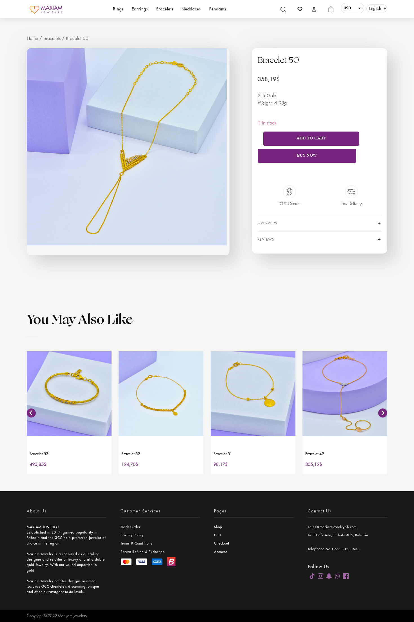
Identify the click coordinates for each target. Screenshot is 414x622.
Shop (218, 527)
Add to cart (311, 138)
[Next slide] (382, 412)
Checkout (221, 543)
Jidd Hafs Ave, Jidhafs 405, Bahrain (338, 535)
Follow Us (318, 567)
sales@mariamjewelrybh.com (332, 527)
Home (32, 38)
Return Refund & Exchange (143, 552)
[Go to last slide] (31, 412)
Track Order (131, 527)
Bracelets (52, 38)
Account (220, 552)
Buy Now (307, 155)
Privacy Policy (132, 535)
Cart (217, 535)
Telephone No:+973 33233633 (334, 549)
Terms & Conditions (136, 543)
